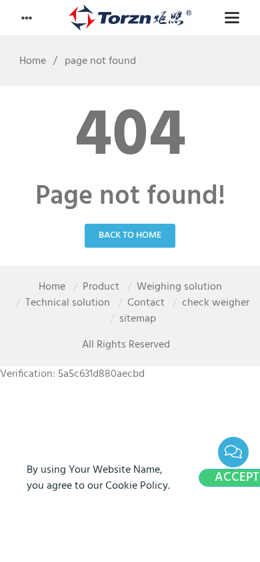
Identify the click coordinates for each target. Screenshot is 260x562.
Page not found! (130, 197)
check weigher (215, 303)
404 (130, 136)
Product (101, 287)
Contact (146, 303)
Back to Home (130, 235)
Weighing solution (179, 287)
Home (32, 61)
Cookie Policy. (137, 486)
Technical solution (67, 303)
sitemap (137, 319)
